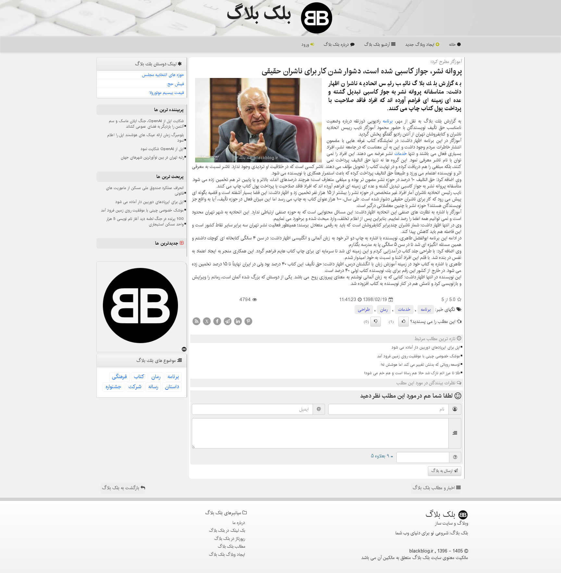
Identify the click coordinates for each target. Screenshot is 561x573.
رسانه (153, 386)
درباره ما (238, 522)
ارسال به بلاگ (442, 471)
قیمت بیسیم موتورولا (166, 92)
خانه (453, 44)
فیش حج (176, 83)
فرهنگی (119, 376)
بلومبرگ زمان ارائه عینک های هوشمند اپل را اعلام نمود (145, 138)
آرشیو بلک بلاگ (377, 44)
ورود (306, 44)
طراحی (364, 309)
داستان (172, 386)
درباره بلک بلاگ (337, 44)
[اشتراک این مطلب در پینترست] (248, 321)
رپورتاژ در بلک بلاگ (229, 538)
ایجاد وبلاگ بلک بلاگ (227, 554)
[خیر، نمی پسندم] (375, 321)
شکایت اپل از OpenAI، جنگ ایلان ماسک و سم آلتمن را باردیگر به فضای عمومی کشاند (146, 124)
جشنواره (113, 386)
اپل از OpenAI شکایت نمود (162, 149)
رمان (384, 309)
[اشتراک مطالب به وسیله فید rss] (196, 321)
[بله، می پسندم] (403, 321)
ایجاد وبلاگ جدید (420, 44)
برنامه (388, 121)
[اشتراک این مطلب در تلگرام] (227, 321)
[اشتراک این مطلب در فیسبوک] (217, 321)
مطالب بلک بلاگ (231, 546)
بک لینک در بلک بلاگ (227, 530)
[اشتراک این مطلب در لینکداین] (238, 321)
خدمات (400, 154)
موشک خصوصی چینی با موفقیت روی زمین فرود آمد (418, 356)
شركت (135, 386)
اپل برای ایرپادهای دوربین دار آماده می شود (426, 347)
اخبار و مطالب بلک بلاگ (434, 488)
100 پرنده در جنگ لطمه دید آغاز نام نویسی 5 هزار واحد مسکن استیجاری (145, 221)
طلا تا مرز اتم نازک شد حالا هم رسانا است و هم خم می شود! (412, 373)
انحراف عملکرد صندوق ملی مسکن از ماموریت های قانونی (145, 191)
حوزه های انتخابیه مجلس (163, 74)
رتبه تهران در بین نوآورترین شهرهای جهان (152, 157)
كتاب (139, 376)
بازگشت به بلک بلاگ (121, 488)
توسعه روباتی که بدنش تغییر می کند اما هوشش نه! (420, 365)
